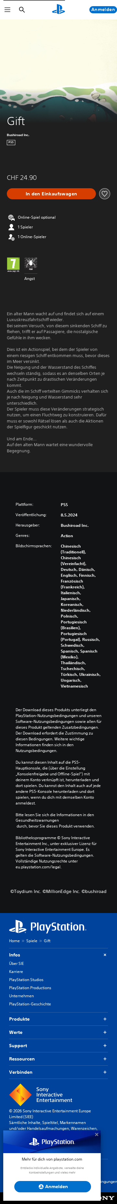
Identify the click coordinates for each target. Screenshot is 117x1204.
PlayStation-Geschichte (30, 1004)
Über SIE (16, 963)
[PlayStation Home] (58, 9)
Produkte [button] (19, 1019)
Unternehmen (21, 996)
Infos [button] (14, 955)
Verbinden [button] (20, 1072)
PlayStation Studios (26, 979)
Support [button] (18, 1045)
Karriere (16, 971)
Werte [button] (15, 1032)
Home (14, 941)
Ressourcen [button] (22, 1059)
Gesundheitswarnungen (37, 820)
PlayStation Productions (30, 987)
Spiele (31, 941)
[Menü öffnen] (7, 9)
